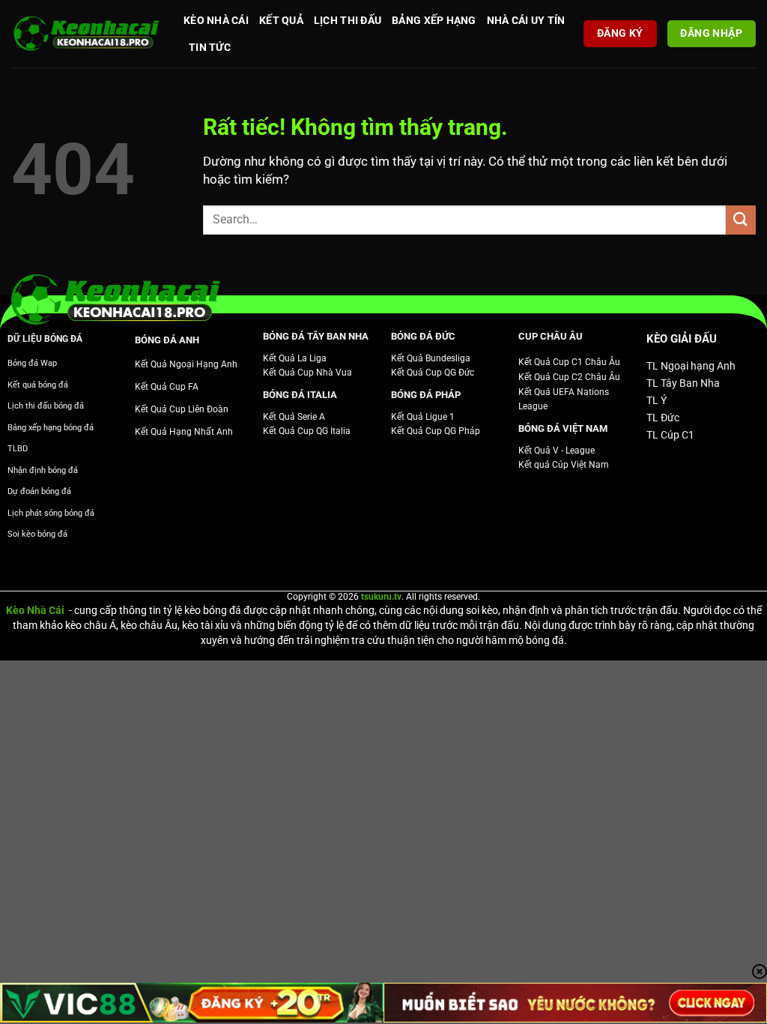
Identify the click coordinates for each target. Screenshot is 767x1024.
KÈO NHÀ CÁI (216, 20)
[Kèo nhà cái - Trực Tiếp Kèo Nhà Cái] (86, 34)
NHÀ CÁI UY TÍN (526, 20)
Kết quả (281, 20)
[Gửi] (741, 220)
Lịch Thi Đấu (347, 20)
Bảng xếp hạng (434, 20)
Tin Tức (210, 47)
